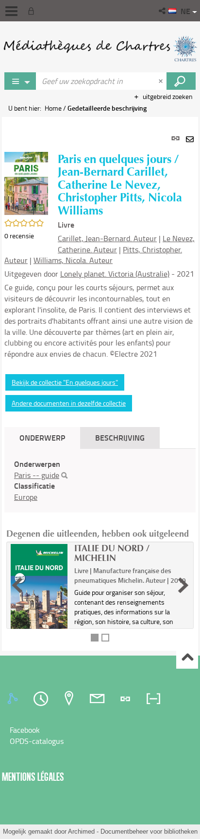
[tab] (14, 699)
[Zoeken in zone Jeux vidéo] (181, 81)
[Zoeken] (64, 475)
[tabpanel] (100, 384)
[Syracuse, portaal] (100, 48)
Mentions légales (33, 776)
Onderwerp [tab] (42, 437)
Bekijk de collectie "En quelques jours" (65, 382)
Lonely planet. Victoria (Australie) (114, 273)
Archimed (81, 831)
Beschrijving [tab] (120, 437)
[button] (163, 10)
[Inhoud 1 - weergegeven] (95, 638)
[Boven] (187, 658)
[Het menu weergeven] (11, 11)
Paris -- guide (36, 475)
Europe (25, 497)
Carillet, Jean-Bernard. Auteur (107, 238)
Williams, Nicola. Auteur (73, 260)
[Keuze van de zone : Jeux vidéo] (20, 81)
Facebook (25, 729)
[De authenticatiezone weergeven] (33, 10)
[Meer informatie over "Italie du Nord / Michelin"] (39, 598)
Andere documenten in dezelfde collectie (69, 403)
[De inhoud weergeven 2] (105, 638)
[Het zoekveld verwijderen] (161, 81)
